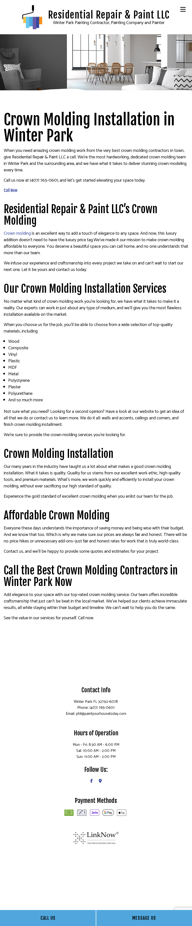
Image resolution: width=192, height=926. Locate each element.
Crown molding (17, 233)
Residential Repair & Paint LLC (109, 15)
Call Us (48, 918)
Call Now (10, 190)
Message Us (144, 918)
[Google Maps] (100, 781)
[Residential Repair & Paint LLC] (32, 17)
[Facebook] (91, 781)
